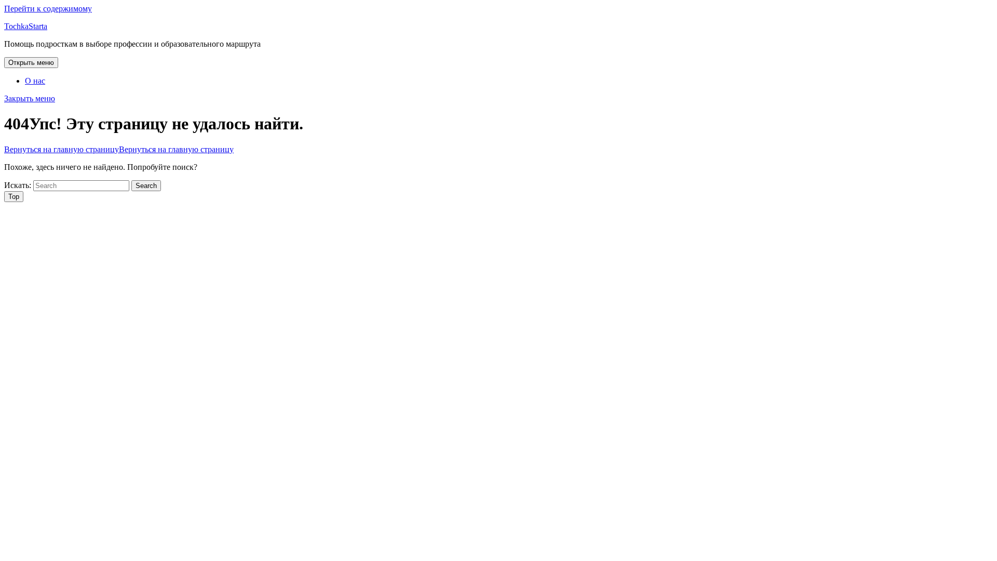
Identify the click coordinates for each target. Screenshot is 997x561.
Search (146, 186)
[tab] (31, 62)
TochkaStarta (25, 26)
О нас (35, 80)
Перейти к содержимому (48, 8)
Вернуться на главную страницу (119, 149)
